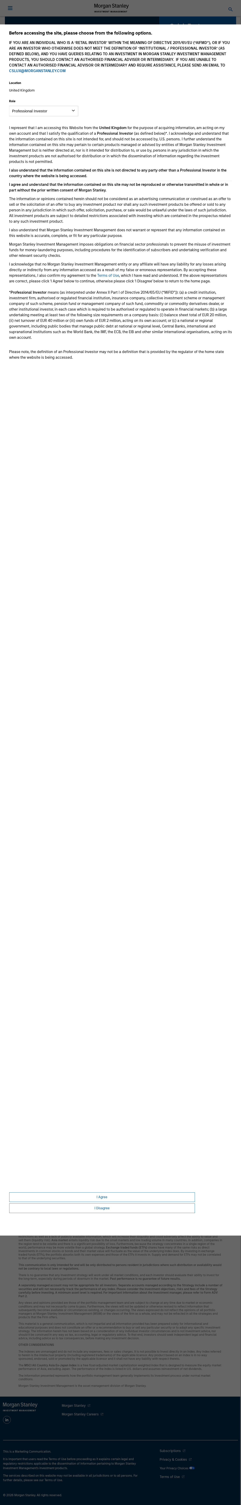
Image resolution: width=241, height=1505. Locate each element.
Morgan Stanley (74, 1406)
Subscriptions (170, 1451)
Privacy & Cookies (173, 1459)
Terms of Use (108, 275)
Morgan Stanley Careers (80, 1414)
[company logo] (111, 8)
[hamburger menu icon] (10, 8)
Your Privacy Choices (174, 1468)
